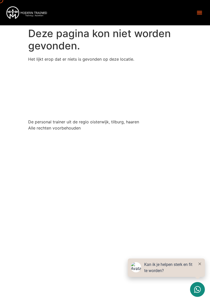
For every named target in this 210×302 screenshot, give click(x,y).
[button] (199, 12)
